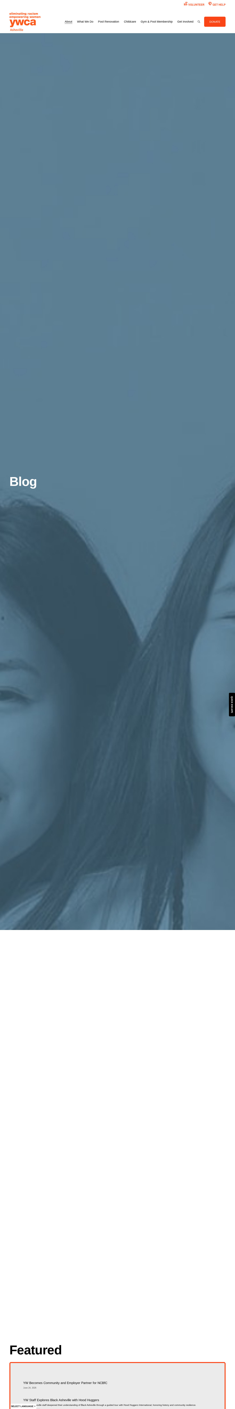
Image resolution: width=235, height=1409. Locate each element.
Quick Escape (232, 704)
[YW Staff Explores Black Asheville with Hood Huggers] (109, 1394)
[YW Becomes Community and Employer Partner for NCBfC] (65, 1377)
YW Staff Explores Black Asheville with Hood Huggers (61, 1400)
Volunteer (194, 3)
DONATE (214, 22)
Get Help (217, 3)
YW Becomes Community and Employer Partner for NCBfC (65, 1383)
